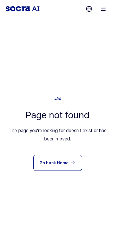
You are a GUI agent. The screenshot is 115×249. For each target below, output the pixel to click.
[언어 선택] (89, 9)
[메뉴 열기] (103, 9)
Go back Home (54, 162)
